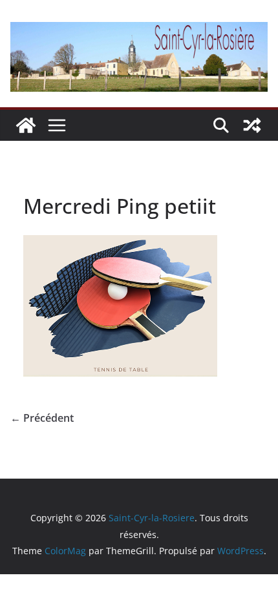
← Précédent (42, 418)
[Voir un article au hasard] (252, 125)
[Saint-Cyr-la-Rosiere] (25, 125)
